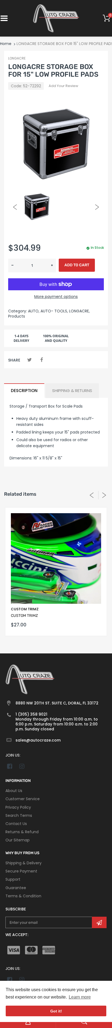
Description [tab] (24, 390)
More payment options (56, 296)
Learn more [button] (80, 997)
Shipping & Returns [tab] (72, 390)
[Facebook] (41, 359)
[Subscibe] (99, 922)
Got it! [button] (56, 1011)
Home (5, 43)
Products (16, 316)
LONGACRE (17, 58)
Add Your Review (63, 85)
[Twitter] (29, 359)
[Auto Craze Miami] (56, 18)
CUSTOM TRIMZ (25, 609)
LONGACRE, (79, 311)
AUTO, (33, 311)
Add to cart (76, 265)
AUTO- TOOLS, (54, 311)
